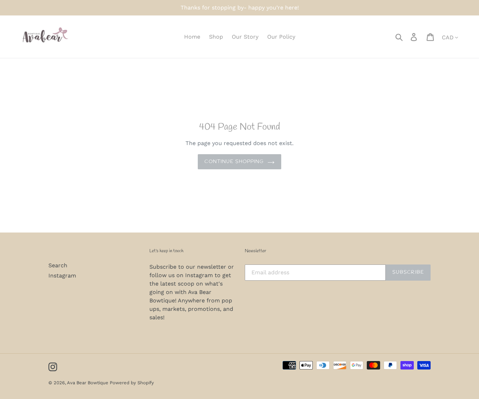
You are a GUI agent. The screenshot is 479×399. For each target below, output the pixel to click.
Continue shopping (234, 161)
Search (57, 265)
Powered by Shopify (132, 382)
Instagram (62, 275)
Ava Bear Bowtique (88, 382)
